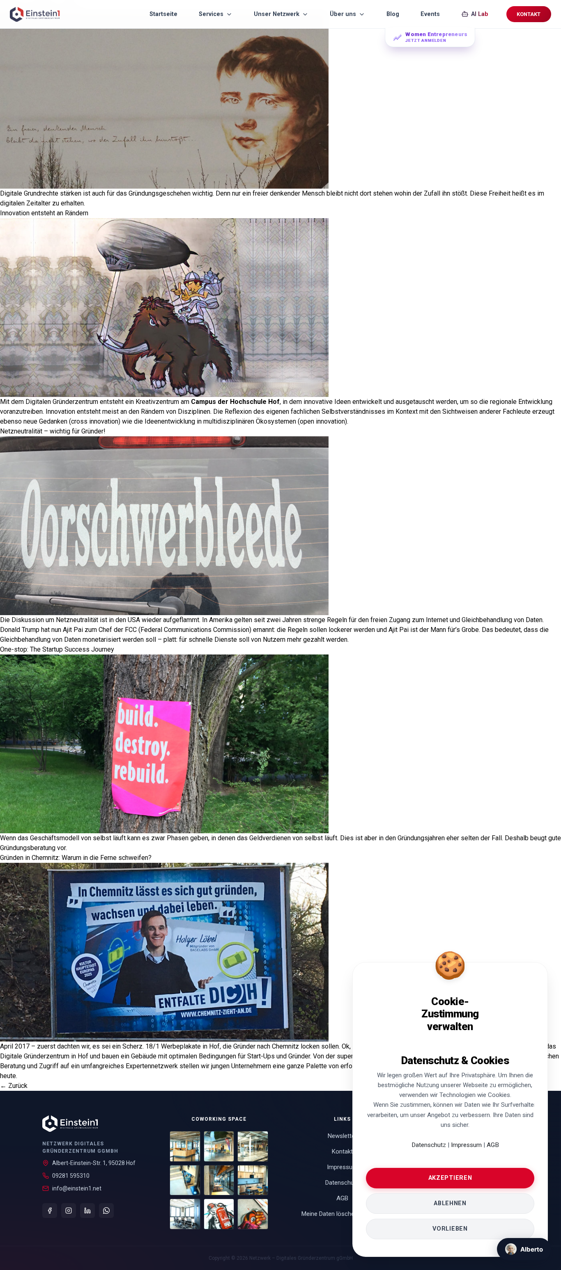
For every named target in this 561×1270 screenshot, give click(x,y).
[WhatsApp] (106, 1210)
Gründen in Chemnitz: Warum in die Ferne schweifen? (76, 858)
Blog (392, 14)
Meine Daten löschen (340, 1214)
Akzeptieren (450, 1177)
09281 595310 (71, 1175)
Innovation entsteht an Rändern (44, 213)
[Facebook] (49, 1210)
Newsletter (342, 1136)
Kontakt (528, 14)
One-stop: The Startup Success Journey (57, 649)
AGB (493, 1145)
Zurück (14, 1086)
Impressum (467, 1145)
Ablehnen (450, 1203)
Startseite (163, 14)
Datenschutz (429, 1145)
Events (430, 14)
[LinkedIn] (87, 1210)
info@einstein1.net (76, 1188)
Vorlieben (449, 1228)
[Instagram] (68, 1210)
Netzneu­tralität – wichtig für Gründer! (53, 431)
